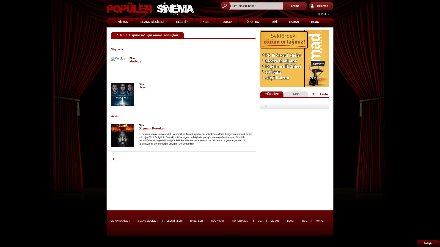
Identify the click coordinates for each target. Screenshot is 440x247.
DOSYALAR (217, 221)
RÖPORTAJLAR (240, 221)
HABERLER (196, 221)
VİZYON (123, 22)
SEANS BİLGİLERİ (152, 22)
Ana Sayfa (150, 8)
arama (295, 6)
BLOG (315, 22)
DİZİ (274, 22)
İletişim (428, 243)
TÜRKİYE (272, 94)
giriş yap (322, 6)
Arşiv (114, 116)
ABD (296, 94)
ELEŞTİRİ (182, 22)
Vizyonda (117, 49)
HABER (206, 22)
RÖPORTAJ (252, 22)
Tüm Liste (320, 94)
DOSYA (227, 22)
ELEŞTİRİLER (174, 221)
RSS (304, 221)
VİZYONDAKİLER (120, 221)
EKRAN (294, 22)
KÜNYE (320, 221)
